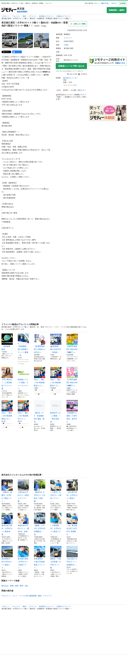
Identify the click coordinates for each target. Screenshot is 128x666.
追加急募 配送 (7, 347)
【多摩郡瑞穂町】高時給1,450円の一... (39, 349)
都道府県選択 (22, 12)
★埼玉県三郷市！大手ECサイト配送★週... (7, 529)
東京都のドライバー (46, 16)
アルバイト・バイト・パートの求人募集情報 (19, 596)
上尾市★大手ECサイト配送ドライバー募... (23, 496)
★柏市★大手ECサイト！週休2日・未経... (23, 528)
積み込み (5, 586)
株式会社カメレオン (70, 78)
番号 (22, 586)
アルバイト (16, 16)
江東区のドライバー (63, 16)
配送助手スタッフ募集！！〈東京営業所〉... (55, 417)
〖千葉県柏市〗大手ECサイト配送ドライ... (55, 529)
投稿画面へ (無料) (116, 10)
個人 (26, 586)
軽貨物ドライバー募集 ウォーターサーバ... (23, 384)
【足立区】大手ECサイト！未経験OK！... (72, 562)
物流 (24, 16)
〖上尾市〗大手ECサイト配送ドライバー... (55, 496)
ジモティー (6, 16)
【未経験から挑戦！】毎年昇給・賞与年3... (71, 417)
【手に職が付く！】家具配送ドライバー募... (7, 384)
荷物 (12, 586)
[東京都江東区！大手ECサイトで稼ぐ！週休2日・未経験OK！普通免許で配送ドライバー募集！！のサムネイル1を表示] (10, 41)
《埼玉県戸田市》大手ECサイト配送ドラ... (72, 496)
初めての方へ (105, 3)
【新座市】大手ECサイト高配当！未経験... (39, 496)
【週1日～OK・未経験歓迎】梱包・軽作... (39, 417)
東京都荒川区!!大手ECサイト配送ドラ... (7, 563)
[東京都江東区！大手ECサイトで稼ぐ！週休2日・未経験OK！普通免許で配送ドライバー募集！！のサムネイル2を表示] (26, 41)
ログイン (114, 3)
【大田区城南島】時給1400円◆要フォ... (72, 383)
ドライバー (32, 16)
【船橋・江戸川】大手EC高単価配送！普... (39, 529)
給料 (16, 586)
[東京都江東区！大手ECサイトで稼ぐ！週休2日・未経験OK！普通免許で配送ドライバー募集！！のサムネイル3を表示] (42, 41)
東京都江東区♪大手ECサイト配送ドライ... (23, 563)
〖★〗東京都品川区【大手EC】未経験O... (71, 529)
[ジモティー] (9, 10)
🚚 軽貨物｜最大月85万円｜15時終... (55, 349)
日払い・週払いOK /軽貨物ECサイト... (23, 416)
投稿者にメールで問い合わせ (71, 66)
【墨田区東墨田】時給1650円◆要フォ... (72, 349)
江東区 (66, 45)
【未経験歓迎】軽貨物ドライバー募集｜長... (23, 350)
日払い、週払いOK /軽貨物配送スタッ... (39, 383)
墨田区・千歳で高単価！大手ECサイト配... (55, 563)
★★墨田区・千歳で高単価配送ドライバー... (39, 563)
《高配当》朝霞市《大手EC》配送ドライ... (7, 496)
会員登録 (123, 3)
